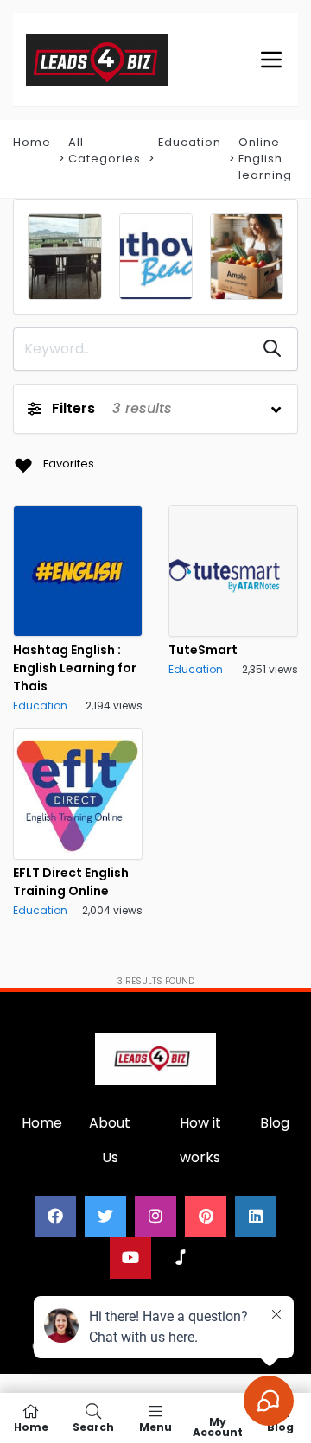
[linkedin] (255, 1216)
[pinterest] (205, 1216)
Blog (274, 1123)
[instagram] (155, 1216)
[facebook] (55, 1216)
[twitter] (105, 1216)
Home (32, 142)
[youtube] (130, 1258)
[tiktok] (180, 1258)
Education (189, 142)
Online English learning (265, 158)
